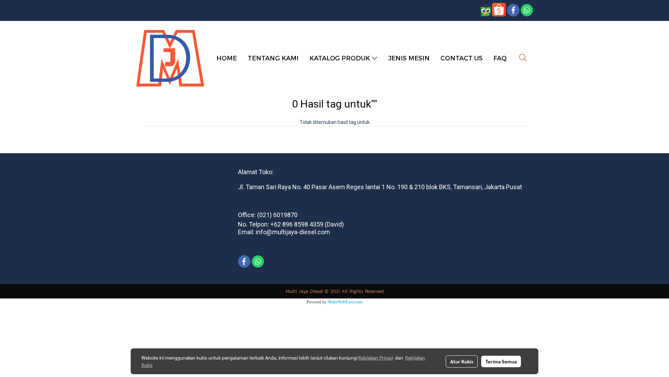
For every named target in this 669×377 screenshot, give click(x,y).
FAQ (500, 57)
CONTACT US (461, 57)
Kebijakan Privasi (376, 357)
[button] (523, 57)
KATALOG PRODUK (340, 57)
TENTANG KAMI (273, 57)
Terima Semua (501, 361)
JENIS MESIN (409, 57)
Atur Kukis (461, 361)
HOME (226, 57)
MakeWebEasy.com (345, 302)
